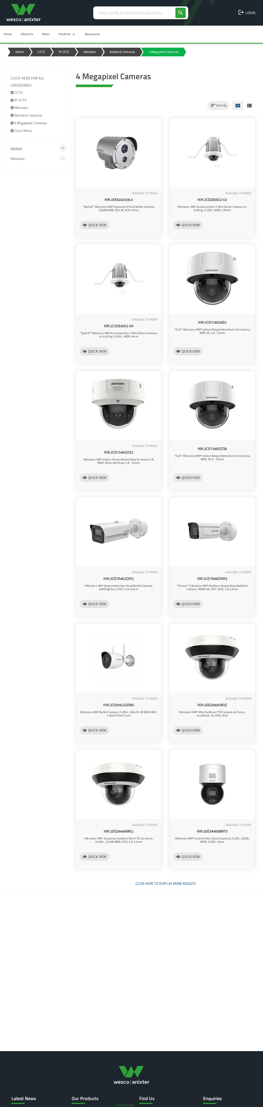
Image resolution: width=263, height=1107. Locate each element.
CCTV (41, 52)
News (45, 34)
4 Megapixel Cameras (30, 123)
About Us (27, 34)
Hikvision (89, 52)
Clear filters (23, 130)
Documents (92, 34)
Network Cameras (122, 52)
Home (8, 34)
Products (67, 34)
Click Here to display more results (165, 883)
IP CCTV (64, 52)
